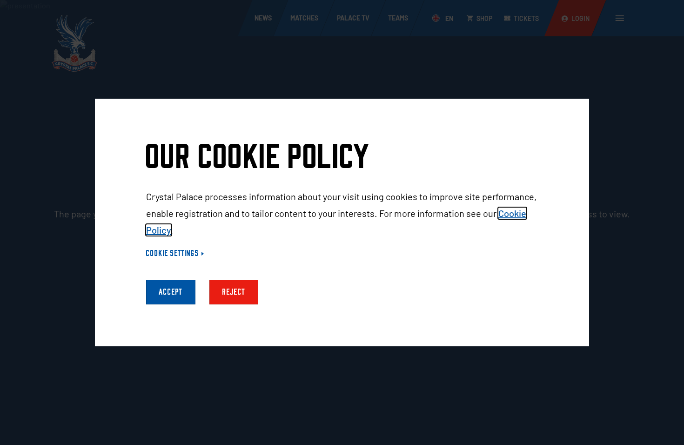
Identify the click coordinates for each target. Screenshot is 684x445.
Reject (233, 292)
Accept (170, 292)
